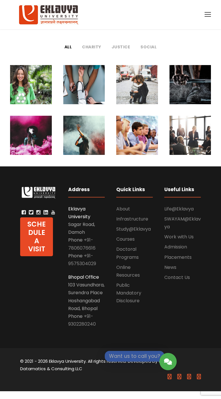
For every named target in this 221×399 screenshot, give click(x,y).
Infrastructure (132, 219)
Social (148, 47)
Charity (91, 47)
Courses (125, 239)
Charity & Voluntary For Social (31, 85)
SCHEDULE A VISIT (36, 236)
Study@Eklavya (133, 229)
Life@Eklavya (179, 209)
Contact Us (177, 277)
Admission (175, 247)
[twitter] (189, 377)
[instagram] (199, 377)
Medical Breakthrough (84, 88)
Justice (121, 47)
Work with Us (179, 236)
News (170, 267)
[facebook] (169, 377)
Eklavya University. (68, 361)
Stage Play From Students (30, 136)
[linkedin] (179, 377)
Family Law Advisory (137, 85)
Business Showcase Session (190, 139)
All (68, 47)
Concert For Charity (84, 136)
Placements (178, 257)
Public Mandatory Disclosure (128, 293)
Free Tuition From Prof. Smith (137, 136)
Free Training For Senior (190, 88)
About (123, 209)
